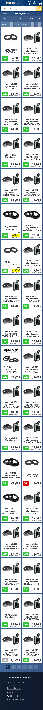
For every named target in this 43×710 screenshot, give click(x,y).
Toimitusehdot (13, 685)
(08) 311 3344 (16, 696)
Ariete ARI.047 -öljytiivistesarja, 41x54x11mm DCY (32, 511)
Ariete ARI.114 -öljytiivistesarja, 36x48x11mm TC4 (11, 121)
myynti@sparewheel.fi (16, 699)
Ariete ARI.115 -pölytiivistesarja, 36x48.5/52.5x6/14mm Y (32, 229)
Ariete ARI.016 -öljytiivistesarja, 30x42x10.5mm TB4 (11, 298)
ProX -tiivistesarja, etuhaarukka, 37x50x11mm (11, 369)
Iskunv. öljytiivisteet (21, 14)
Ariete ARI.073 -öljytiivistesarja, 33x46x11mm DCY (11, 440)
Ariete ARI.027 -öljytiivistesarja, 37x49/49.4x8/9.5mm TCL (32, 441)
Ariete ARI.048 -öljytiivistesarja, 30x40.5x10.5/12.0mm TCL (11, 335)
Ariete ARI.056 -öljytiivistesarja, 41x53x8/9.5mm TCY (32, 298)
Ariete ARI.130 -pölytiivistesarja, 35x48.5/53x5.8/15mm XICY (11, 476)
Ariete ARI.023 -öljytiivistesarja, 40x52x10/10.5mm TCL (32, 158)
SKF (40, 18)
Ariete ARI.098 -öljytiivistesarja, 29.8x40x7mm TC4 (10, 546)
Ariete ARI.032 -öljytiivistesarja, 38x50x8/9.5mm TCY (11, 652)
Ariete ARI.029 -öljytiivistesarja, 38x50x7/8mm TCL (32, 581)
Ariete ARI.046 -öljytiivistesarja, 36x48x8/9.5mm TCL (32, 652)
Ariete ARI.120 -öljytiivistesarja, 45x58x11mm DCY (11, 617)
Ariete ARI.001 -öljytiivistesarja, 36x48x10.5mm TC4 (32, 192)
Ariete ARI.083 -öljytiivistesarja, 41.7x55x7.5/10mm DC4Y (32, 618)
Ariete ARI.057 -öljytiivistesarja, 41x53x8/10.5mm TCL (32, 546)
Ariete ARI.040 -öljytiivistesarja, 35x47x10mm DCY (32, 369)
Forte (19, 18)
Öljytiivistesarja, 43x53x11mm (11, 263)
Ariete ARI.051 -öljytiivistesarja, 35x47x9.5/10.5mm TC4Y (11, 405)
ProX (31, 18)
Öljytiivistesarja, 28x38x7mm (11, 51)
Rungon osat (6, 14)
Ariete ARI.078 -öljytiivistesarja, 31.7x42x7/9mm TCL (32, 334)
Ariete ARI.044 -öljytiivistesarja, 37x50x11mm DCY (11, 86)
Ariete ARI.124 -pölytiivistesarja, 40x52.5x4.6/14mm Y (11, 511)
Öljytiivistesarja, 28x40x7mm (32, 475)
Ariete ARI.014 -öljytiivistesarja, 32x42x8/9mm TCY (32, 404)
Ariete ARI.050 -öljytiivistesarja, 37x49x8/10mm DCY (32, 86)
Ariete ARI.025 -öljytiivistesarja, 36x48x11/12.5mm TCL (32, 264)
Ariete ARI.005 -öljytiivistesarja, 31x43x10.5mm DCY (11, 192)
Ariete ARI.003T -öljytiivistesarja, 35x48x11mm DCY (11, 157)
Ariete (6, 18)
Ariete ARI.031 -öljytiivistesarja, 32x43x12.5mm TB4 (11, 581)
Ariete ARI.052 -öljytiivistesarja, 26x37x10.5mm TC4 (32, 51)
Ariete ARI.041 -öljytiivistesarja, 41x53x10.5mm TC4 (32, 121)
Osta (5, 58)
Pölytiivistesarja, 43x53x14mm (10, 228)
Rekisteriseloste (14, 688)
